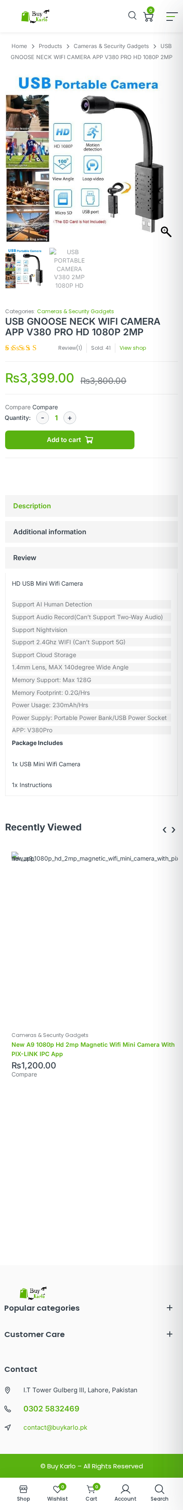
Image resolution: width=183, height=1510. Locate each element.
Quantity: (18, 417)
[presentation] (164, 829)
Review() (70, 347)
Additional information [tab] (49, 531)
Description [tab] (32, 505)
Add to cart (64, 440)
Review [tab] (24, 557)
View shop (133, 347)
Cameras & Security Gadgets (75, 311)
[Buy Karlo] (35, 16)
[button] (167, 161)
